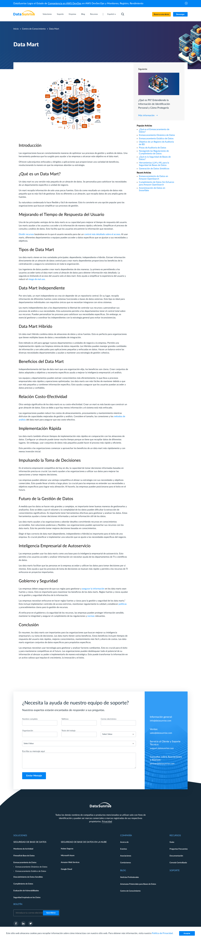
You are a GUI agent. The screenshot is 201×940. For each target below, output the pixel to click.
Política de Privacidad (162, 933)
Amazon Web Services (70, 862)
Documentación (176, 856)
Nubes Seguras (67, 849)
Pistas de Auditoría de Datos (152, 148)
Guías (172, 842)
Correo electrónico (108, 719)
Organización (27, 731)
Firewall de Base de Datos (24, 856)
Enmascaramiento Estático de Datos (156, 138)
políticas (123, 604)
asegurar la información (93, 589)
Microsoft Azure (67, 856)
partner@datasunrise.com (162, 764)
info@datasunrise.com (160, 721)
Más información (146, 115)
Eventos (123, 849)
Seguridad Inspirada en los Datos (26, 897)
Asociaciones (125, 856)
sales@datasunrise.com (161, 733)
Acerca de (124, 842)
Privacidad (107, 821)
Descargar (180, 14)
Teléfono (65, 719)
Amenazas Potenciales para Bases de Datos (138, 884)
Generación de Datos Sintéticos (154, 169)
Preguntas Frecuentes (179, 849)
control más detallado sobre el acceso (102, 234)
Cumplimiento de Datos (23, 884)
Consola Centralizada (178, 863)
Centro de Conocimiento (34, 29)
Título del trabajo (68, 731)
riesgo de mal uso (36, 279)
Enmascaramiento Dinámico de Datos (157, 135)
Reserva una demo (161, 14)
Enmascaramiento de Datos (24, 862)
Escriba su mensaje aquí (33, 751)
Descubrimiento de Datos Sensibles (28, 877)
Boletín (17, 904)
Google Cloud (66, 869)
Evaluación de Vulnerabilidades (26, 891)
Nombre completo (30, 719)
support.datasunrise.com (162, 748)
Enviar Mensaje (34, 776)
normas (90, 616)
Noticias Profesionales (129, 877)
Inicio (16, 29)
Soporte (60, 14)
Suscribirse (51, 913)
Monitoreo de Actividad (23, 849)
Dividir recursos (26, 234)
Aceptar (187, 933)
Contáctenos (125, 863)
